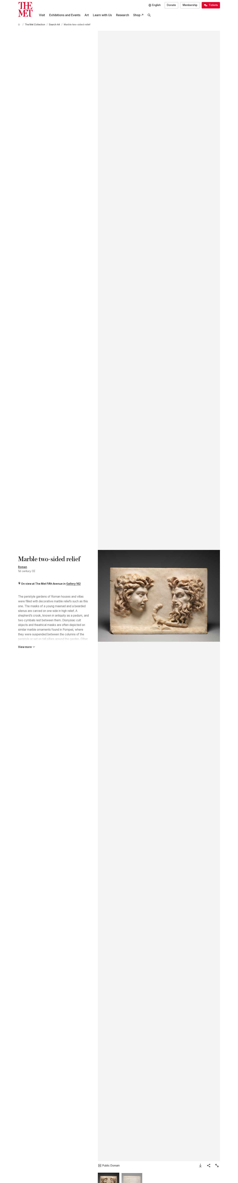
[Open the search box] (149, 15)
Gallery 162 (73, 583)
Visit (42, 15)
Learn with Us (102, 15)
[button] (159, 596)
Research (122, 15)
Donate (171, 5)
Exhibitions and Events (64, 15)
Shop (136, 15)
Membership (190, 5)
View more (25, 646)
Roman (22, 567)
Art (86, 15)
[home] (19, 24)
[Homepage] (25, 9)
